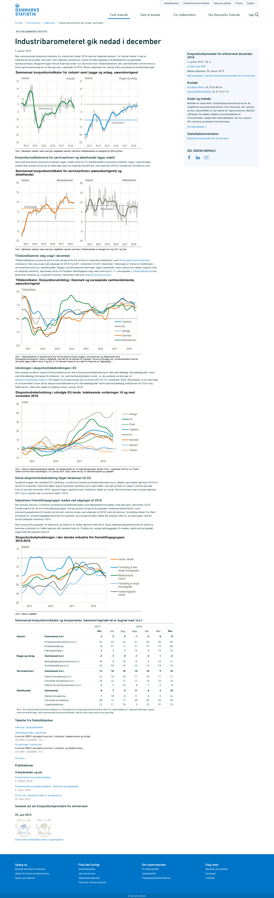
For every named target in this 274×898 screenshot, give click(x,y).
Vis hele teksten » (197, 126)
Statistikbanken (171, 3)
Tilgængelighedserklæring (156, 877)
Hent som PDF (198, 66)
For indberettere (184, 15)
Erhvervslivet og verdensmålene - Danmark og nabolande (46, 786)
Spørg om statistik (222, 3)
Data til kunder (150, 15)
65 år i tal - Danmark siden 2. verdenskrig (38, 795)
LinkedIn (210, 877)
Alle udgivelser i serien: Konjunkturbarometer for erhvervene (221, 75)
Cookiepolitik (149, 873)
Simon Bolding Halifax (199, 91)
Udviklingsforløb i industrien (52, 736)
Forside (19, 22)
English (250, 3)
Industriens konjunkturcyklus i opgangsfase (39, 839)
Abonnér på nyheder (216, 869)
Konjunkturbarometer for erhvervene (207, 138)
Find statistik (119, 15)
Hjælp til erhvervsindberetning (32, 873)
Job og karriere (86, 873)
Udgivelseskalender (89, 877)
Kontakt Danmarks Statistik (196, 3)
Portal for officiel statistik (92, 882)
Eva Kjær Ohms (195, 87)
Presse (239, 3)
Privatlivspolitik (150, 869)
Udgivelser (49, 22)
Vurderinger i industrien (49, 748)
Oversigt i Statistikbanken (29, 727)
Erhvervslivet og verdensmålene (33, 777)
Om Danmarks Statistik (224, 15)
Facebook (210, 873)
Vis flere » (20, 758)
